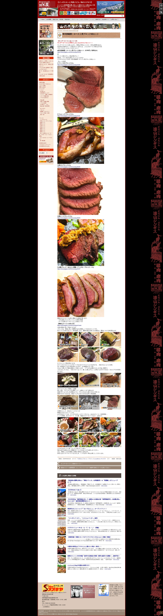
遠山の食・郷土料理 (44, 106)
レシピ (92, 19)
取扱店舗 (67, 19)
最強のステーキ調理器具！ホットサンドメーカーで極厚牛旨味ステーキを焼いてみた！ (86, 467)
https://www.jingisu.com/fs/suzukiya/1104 (68, 65)
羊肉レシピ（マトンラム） (46, 121)
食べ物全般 (42, 140)
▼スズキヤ (103, 458)
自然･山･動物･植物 (44, 101)
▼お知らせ (80, 458)
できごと (85, 458)
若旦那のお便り (43, 143)
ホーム (161, 5)
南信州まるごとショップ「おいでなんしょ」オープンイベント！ (87, 508)
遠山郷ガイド (105, 19)
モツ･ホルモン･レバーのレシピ (45, 138)
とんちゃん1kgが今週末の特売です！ (79, 565)
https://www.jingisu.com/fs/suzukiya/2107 (68, 269)
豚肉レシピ (42, 124)
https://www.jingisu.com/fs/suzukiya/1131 (68, 116)
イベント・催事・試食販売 (46, 94)
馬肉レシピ (42, 127)
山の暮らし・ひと (44, 104)
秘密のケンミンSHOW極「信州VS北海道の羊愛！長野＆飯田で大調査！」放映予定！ (94, 556)
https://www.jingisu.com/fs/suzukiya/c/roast (69, 325)
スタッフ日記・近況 (44, 113)
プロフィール (74, 19)
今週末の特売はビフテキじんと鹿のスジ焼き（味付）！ (85, 546)
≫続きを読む (103, 485)
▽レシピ (41, 118)
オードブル (41, 88)
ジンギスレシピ (43, 119)
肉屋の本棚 (41, 82)
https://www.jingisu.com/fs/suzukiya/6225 (68, 167)
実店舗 (61, 19)
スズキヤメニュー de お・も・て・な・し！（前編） (84, 527)
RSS (161, 12)
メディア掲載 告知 (44, 96)
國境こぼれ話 (42, 87)
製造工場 (55, 19)
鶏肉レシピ (42, 122)
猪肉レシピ (42, 128)
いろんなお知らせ (96, 458)
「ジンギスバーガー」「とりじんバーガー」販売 (82, 518)
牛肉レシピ (42, 125)
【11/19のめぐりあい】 (75, 490)
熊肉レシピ (42, 131)
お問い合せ (114, 19)
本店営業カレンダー (44, 93)
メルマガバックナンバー (45, 144)
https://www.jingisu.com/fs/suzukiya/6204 (68, 218)
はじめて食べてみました (45, 84)
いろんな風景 (43, 103)
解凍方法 (98, 19)
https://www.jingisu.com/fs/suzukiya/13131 (69, 52)
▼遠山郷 (42, 100)
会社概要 (48, 19)
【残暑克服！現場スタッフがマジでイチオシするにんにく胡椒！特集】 (89, 537)
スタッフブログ (84, 19)
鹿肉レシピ (42, 130)
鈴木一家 (42, 114)
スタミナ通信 (42, 85)
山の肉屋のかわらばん (44, 146)
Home (43, 19)
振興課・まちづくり (44, 111)
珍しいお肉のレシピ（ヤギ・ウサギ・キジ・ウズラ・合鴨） (45, 135)
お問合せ (161, 8)
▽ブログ (90, 458)
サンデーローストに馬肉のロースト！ (72, 463)
